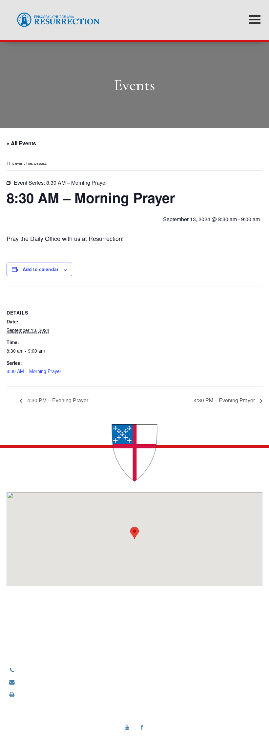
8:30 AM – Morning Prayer (34, 371)
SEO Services (162, 736)
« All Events (21, 143)
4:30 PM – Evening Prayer (57, 400)
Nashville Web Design (126, 736)
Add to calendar (40, 269)
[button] (134, 533)
